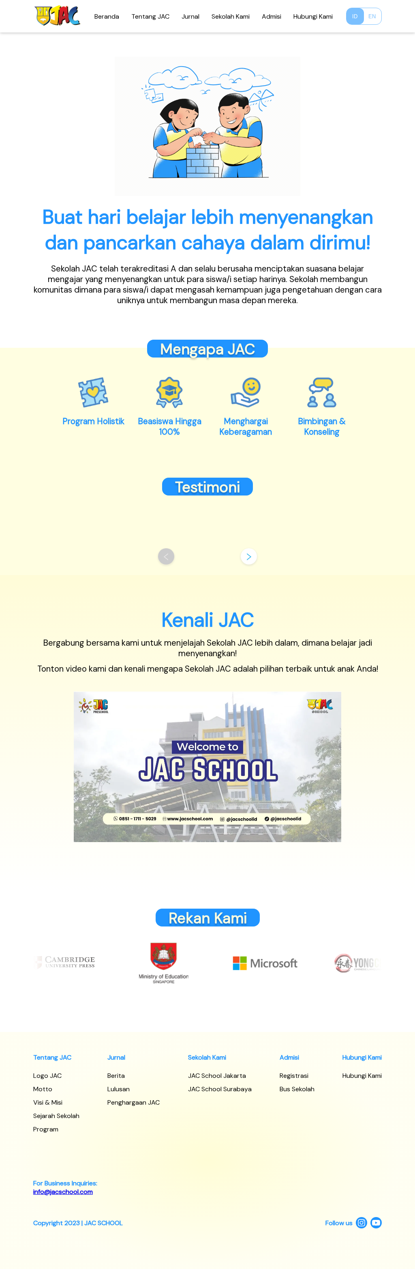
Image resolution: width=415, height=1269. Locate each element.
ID (354, 16)
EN (372, 16)
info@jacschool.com (63, 1191)
